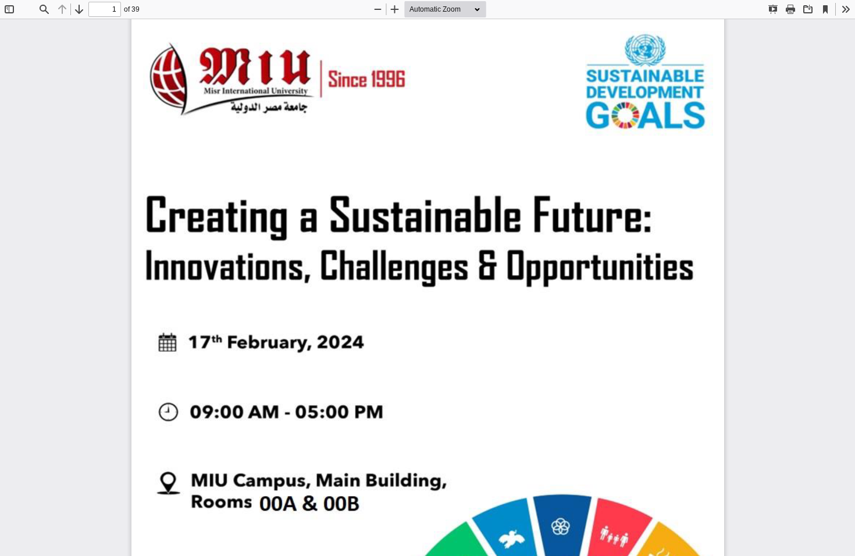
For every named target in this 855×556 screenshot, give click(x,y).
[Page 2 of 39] (427, 287)
